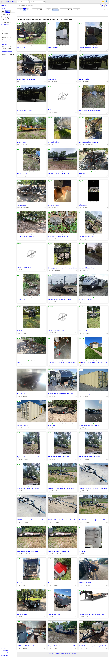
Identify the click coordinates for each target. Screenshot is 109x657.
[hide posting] (45, 50)
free (3, 29)
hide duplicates (6, 19)
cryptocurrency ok (6, 48)
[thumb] (21, 9)
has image (4, 16)
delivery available (6, 47)
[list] (18, 9)
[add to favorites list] (18, 50)
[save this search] (106, 5)
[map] (27, 9)
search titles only (6, 14)
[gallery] (24, 9)
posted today (5, 18)
